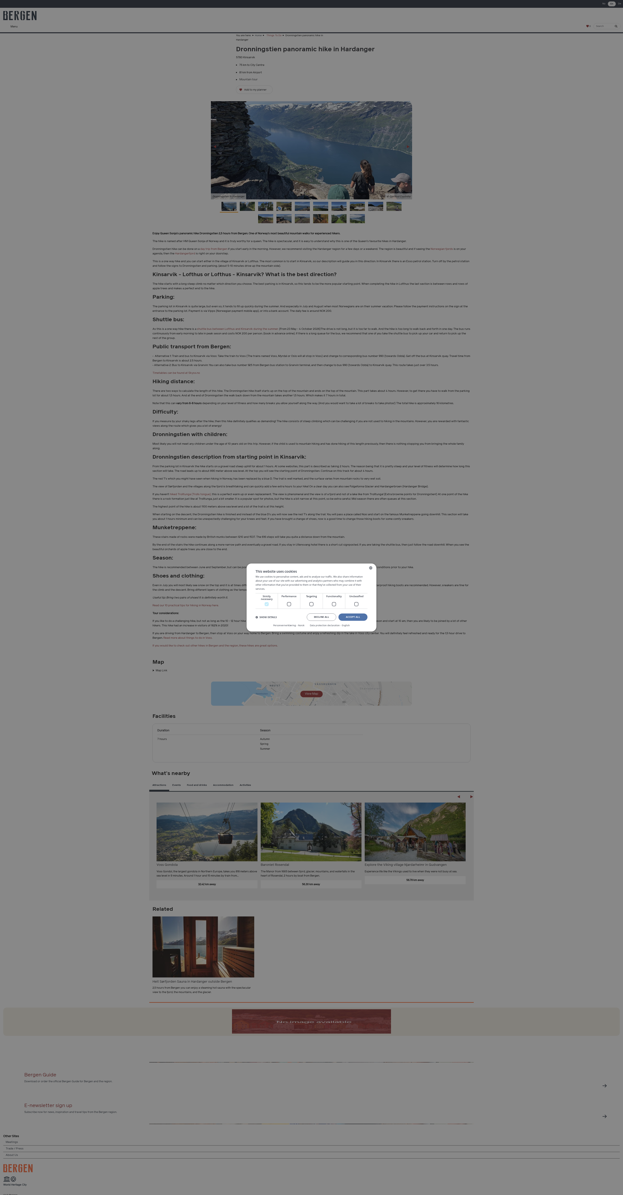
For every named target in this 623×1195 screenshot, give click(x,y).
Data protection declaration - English (330, 625)
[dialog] (311, 597)
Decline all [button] (321, 617)
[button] (266, 617)
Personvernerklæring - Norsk (288, 625)
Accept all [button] (353, 617)
